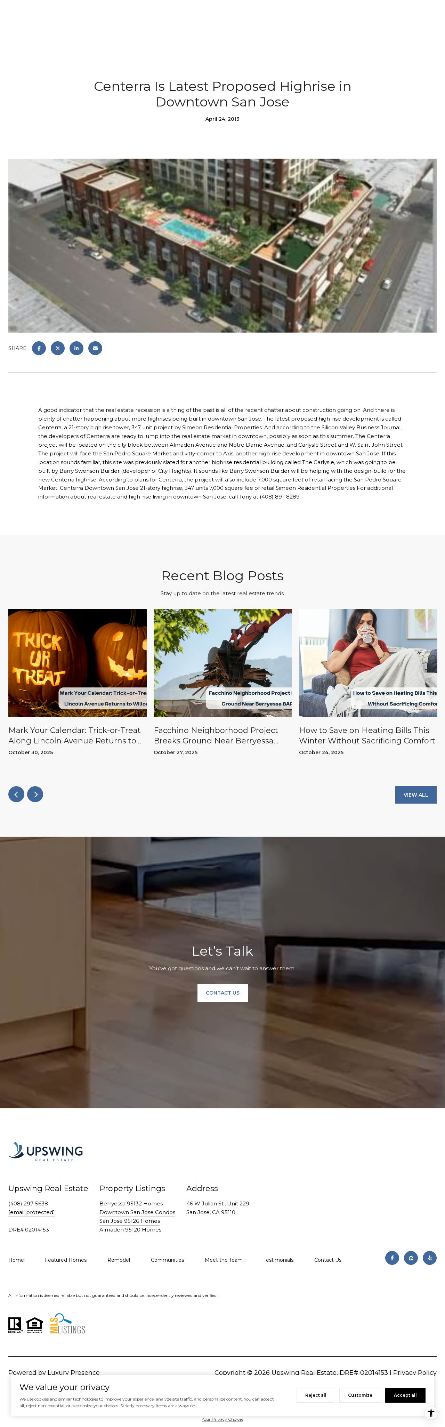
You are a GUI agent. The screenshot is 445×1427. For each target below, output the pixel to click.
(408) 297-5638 (28, 1203)
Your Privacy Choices (222, 1419)
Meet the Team (224, 1260)
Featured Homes (66, 1260)
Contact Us (327, 1260)
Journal (390, 427)
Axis (228, 453)
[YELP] (430, 1258)
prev (16, 794)
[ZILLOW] (411, 1258)
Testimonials (278, 1260)
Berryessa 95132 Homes (131, 1203)
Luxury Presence (74, 1373)
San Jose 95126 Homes (129, 1221)
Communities (167, 1260)
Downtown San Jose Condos (137, 1212)
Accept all (405, 1395)
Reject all (315, 1395)
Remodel (118, 1260)
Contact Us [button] (223, 993)
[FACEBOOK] (392, 1258)
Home (16, 1260)
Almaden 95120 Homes (130, 1229)
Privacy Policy (415, 1373)
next (35, 794)
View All (416, 795)
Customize (360, 1395)
